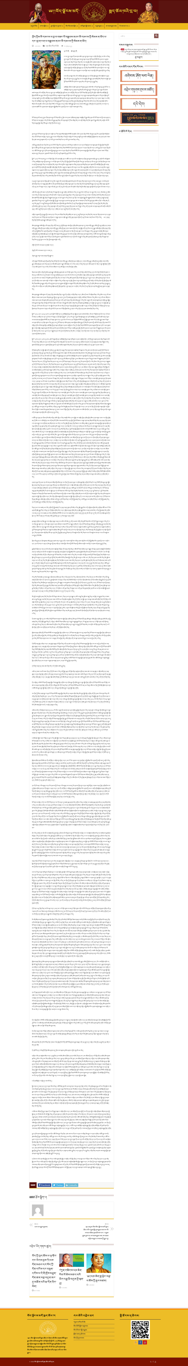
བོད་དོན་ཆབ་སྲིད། (71, 26)
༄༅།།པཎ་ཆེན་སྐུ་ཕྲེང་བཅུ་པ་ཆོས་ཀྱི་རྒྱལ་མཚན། (98, 1278)
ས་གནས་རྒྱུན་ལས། (111, 26)
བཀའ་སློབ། (43, 26)
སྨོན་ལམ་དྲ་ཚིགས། (80, 1334)
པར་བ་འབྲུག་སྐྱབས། (41, 1225)
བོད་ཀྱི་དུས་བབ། (79, 1337)
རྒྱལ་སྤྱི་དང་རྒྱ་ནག (56, 26)
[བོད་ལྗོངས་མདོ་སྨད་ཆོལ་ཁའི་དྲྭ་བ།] (94, 11)
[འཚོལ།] (156, 36)
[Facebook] (140, 1342)
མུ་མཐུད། (139, 57)
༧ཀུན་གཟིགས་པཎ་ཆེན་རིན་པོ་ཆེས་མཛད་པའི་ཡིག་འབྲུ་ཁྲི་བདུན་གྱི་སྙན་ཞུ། (71, 1277)
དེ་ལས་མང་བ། (123, 26)
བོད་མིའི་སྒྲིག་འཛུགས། (81, 1326)
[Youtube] (145, 1342)
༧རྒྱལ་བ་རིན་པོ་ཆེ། (80, 1322)
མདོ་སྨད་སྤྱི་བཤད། (85, 26)
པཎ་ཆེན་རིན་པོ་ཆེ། (52, 46)
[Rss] (136, 1342)
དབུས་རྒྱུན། (98, 26)
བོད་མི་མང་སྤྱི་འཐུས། (80, 1330)
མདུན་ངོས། (34, 26)
